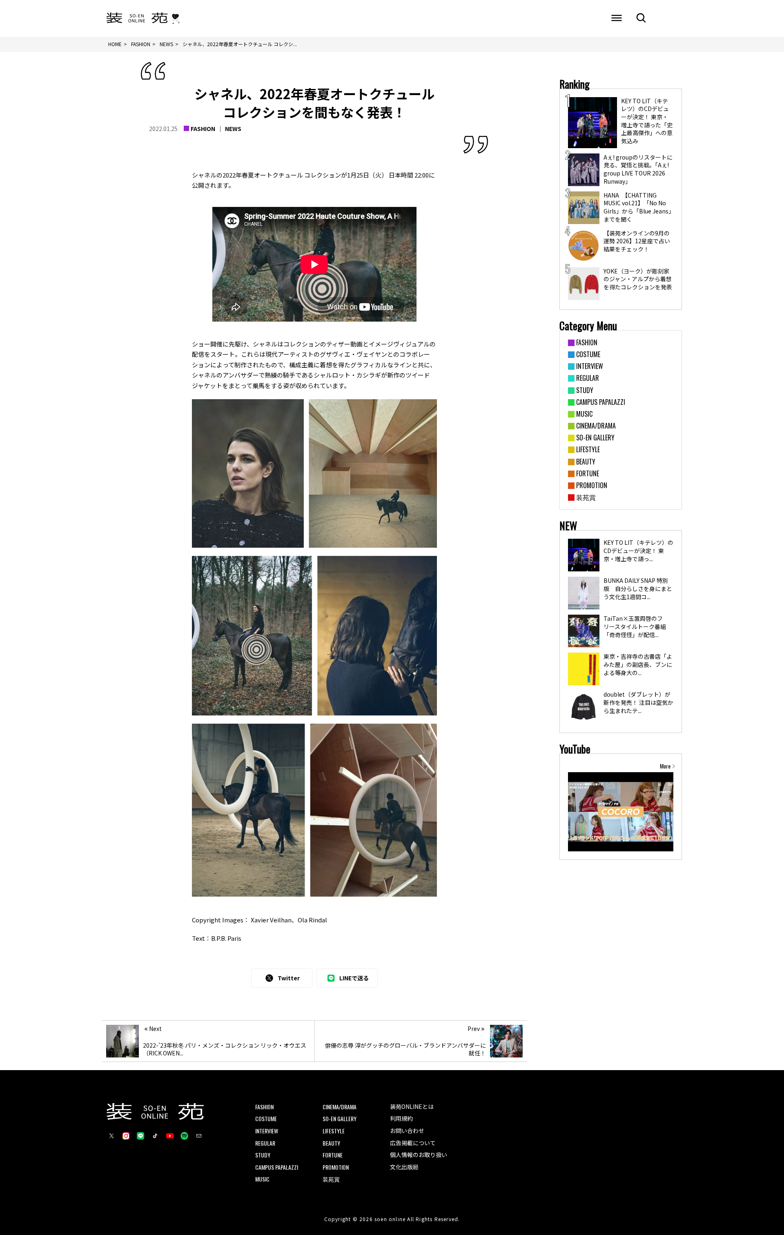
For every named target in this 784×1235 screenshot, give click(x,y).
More (665, 766)
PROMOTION (336, 1167)
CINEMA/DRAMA (339, 1106)
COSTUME (266, 1118)
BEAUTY (331, 1143)
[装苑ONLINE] (137, 18)
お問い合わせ (407, 1130)
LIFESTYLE (334, 1130)
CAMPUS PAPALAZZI (276, 1167)
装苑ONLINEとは (412, 1106)
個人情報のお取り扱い (418, 1155)
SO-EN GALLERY (339, 1118)
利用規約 (401, 1118)
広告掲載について (413, 1143)
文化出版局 (404, 1167)
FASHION (203, 128)
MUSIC (262, 1179)
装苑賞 (331, 1179)
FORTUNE (333, 1155)
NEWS (233, 128)
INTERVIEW (266, 1130)
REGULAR (265, 1143)
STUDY (262, 1155)
